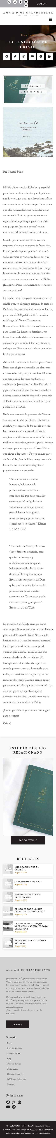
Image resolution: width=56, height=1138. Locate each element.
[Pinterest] (20, 2)
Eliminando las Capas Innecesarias (28, 895)
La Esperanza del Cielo (28, 881)
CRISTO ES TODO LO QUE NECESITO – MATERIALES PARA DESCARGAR (31, 926)
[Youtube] (26, 2)
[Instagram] (15, 2)
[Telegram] (26, 5)
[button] (50, 19)
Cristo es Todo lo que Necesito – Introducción (30, 910)
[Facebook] (9, 2)
